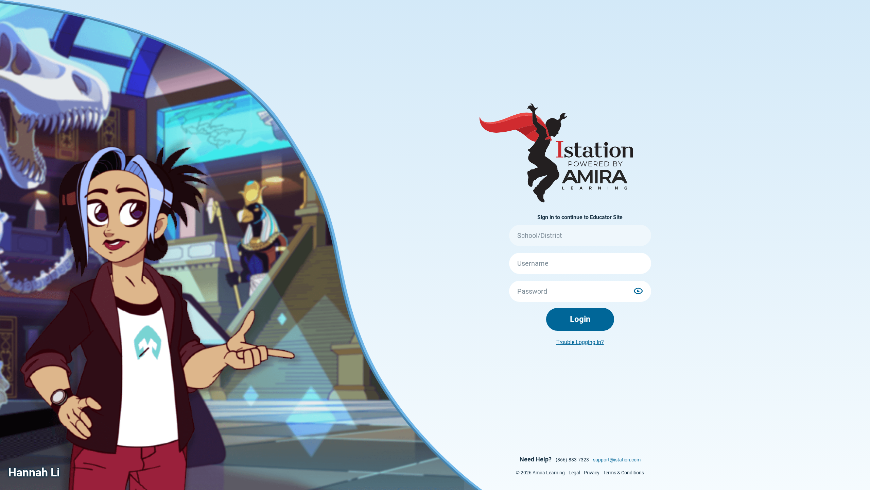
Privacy (591, 472)
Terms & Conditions (623, 472)
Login (580, 319)
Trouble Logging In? (580, 342)
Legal (574, 472)
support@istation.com (617, 459)
